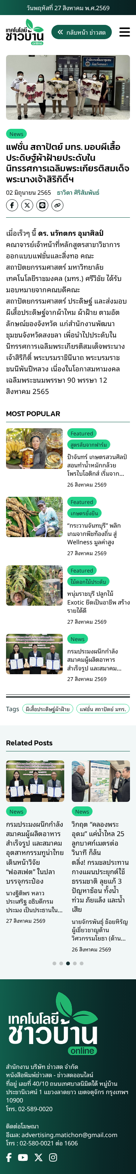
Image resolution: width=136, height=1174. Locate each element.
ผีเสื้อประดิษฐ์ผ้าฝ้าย (48, 708)
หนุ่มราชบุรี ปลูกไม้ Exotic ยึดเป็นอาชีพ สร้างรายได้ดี (98, 601)
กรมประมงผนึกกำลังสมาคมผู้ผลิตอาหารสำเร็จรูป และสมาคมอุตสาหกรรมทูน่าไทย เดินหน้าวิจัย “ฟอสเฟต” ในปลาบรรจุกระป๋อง (98, 672)
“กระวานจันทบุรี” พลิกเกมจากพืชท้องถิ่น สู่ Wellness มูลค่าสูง (94, 533)
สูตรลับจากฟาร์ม (89, 444)
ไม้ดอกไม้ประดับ (88, 581)
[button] (54, 963)
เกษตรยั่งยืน (84, 512)
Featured (82, 433)
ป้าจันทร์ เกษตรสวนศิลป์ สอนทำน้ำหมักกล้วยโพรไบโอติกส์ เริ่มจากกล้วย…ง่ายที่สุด (97, 469)
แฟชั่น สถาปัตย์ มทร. (103, 708)
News (16, 133)
